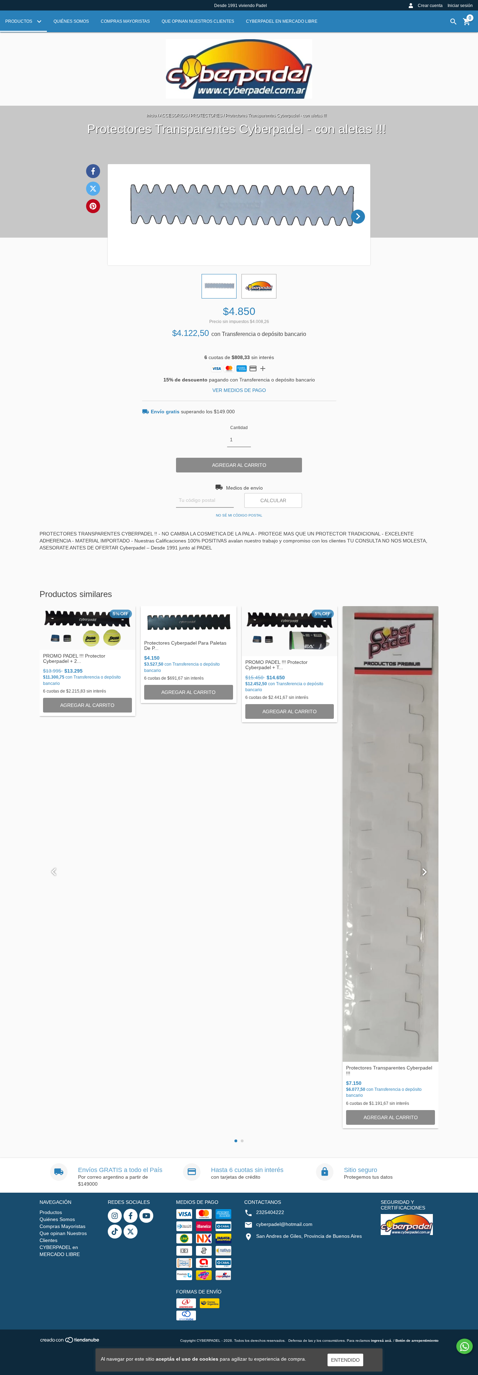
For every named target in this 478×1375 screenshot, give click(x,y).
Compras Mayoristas (125, 21)
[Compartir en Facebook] (93, 171)
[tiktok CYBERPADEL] (115, 1232)
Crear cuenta (430, 5)
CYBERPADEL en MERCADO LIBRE (281, 21)
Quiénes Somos (71, 21)
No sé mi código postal (239, 515)
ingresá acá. (381, 1340)
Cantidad (239, 427)
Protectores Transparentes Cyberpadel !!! (389, 1070)
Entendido (345, 1360)
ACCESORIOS (173, 115)
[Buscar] (453, 22)
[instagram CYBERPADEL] (115, 1216)
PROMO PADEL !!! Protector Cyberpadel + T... (276, 665)
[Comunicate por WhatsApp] (464, 1346)
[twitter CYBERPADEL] (131, 1232)
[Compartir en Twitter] (93, 189)
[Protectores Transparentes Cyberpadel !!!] (390, 834)
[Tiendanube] (70, 1342)
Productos (19, 21)
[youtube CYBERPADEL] (146, 1216)
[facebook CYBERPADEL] (131, 1216)
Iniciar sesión (460, 5)
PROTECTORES (206, 115)
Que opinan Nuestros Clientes (198, 21)
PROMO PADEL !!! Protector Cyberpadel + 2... (74, 658)
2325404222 (270, 1212)
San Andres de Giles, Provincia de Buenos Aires (309, 1236)
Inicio (151, 115)
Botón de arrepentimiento (416, 1340)
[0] (467, 24)
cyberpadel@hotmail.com (284, 1224)
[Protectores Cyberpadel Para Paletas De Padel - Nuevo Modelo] (189, 621)
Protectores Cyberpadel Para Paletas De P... (185, 645)
